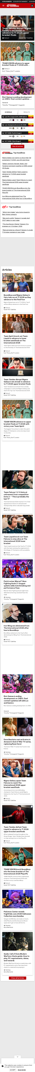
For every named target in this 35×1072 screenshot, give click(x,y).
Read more (22, 1070)
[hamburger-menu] (3, 5)
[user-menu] (32, 5)
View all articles (17, 978)
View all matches (17, 146)
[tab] (8, 112)
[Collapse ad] (17, 1056)
